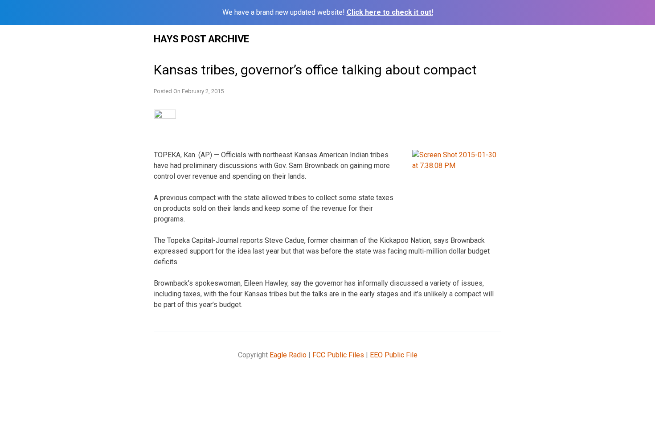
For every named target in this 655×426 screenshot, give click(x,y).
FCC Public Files (338, 355)
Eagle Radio (288, 355)
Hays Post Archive (201, 39)
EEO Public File (394, 355)
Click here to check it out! (390, 12)
